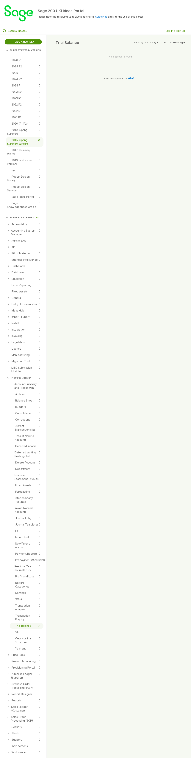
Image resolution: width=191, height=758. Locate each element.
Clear (37, 217)
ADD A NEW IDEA (24, 41)
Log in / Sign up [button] (175, 30)
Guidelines (101, 16)
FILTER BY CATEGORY (22, 217)
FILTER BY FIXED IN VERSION (25, 50)
